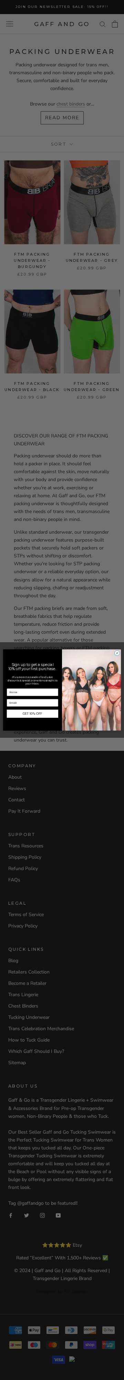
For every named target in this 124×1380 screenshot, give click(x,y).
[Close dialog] (117, 653)
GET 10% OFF (33, 713)
